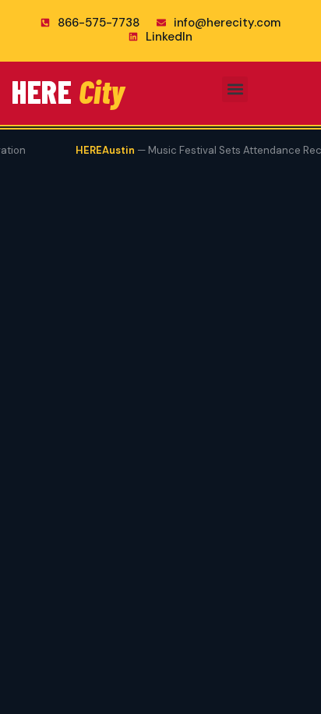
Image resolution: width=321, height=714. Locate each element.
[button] (235, 89)
